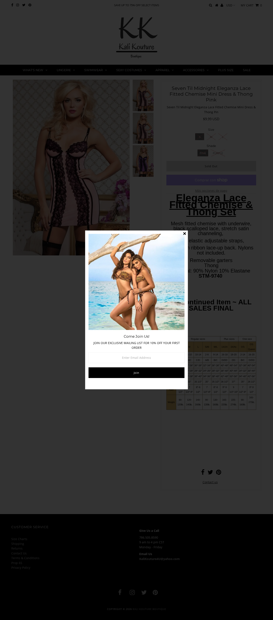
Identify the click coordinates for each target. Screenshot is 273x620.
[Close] (184, 234)
